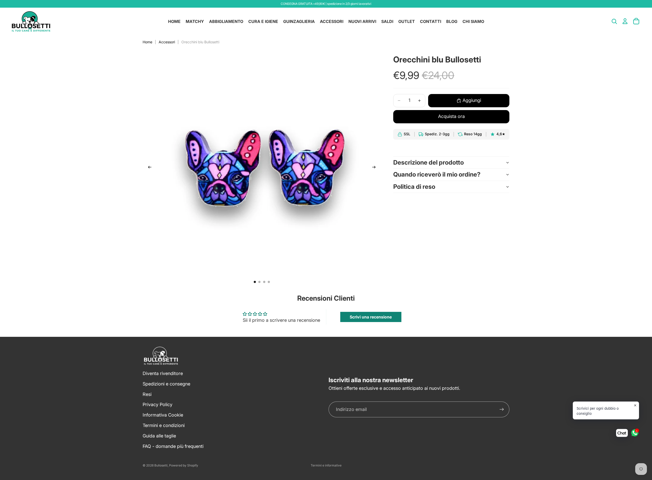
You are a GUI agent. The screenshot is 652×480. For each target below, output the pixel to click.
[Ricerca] (614, 21)
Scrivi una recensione (371, 316)
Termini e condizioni (164, 425)
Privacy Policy (157, 404)
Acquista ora (451, 116)
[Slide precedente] (148, 168)
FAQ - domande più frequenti (173, 446)
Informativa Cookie (163, 415)
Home (147, 42)
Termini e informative (326, 465)
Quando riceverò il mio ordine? (437, 174)
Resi (147, 394)
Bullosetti (161, 465)
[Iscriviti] (501, 409)
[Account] (625, 21)
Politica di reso (414, 186)
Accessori (167, 42)
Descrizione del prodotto (428, 162)
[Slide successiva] (375, 168)
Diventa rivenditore (163, 373)
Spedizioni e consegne (166, 383)
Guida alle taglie (159, 435)
